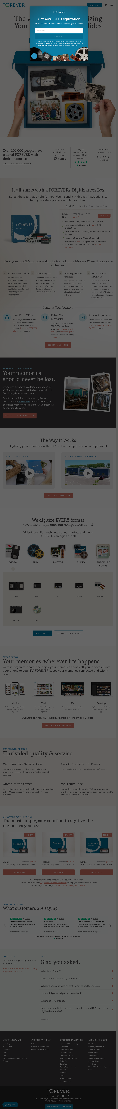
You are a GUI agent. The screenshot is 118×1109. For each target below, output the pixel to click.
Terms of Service (63, 45)
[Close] (85, 10)
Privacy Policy (75, 45)
